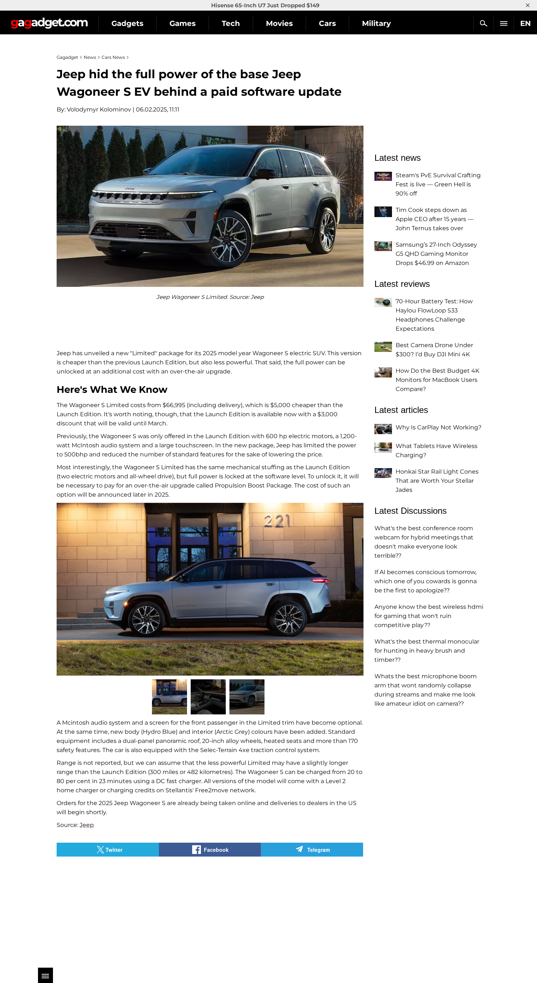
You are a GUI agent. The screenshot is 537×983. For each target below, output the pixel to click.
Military (376, 23)
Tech (231, 23)
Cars (327, 23)
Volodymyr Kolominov (99, 109)
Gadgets (127, 23)
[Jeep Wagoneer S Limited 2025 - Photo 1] (210, 589)
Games (183, 23)
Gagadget (49, 20)
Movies (279, 23)
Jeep (87, 824)
